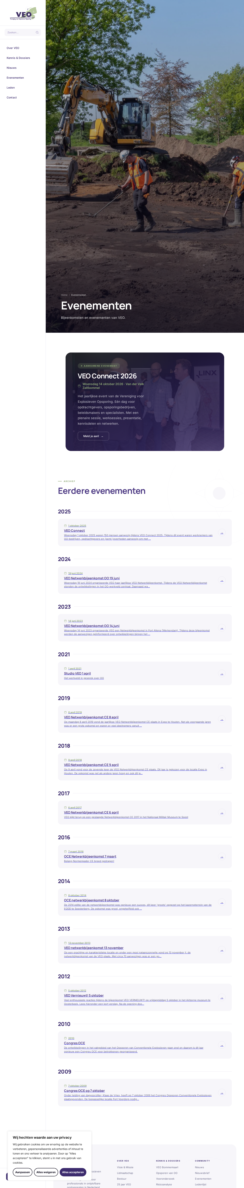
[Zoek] (37, 32)
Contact (23, 97)
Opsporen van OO (166, 1172)
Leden (23, 88)
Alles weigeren (46, 1172)
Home (64, 294)
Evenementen (23, 78)
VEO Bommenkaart (167, 1167)
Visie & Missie (125, 1167)
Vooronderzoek (165, 1178)
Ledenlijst (200, 1184)
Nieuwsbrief (202, 1172)
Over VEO (23, 48)
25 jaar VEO (124, 1184)
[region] (50, 1155)
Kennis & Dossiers (23, 58)
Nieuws (23, 68)
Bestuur (121, 1178)
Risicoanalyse (164, 1184)
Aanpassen (22, 1172)
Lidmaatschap (125, 1172)
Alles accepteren (73, 1172)
